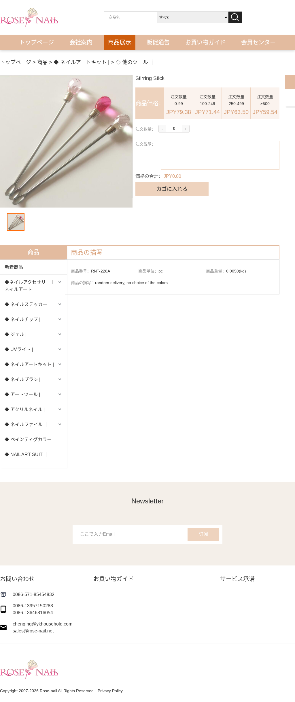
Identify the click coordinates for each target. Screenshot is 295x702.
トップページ (36, 42)
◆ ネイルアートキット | (81, 62)
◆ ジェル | (16, 334)
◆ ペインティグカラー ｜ (31, 439)
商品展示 (119, 42)
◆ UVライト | (19, 349)
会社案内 (80, 42)
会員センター (258, 42)
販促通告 (158, 42)
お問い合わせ (147, 58)
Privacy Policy (110, 690)
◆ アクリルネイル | (25, 409)
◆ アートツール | (22, 394)
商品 (42, 62)
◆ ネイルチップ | (22, 319)
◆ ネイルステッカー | (27, 304)
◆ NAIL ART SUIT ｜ (26, 454)
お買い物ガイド (205, 42)
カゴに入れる (172, 189)
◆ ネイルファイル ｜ (26, 424)
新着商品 (14, 267)
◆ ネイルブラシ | (22, 379)
